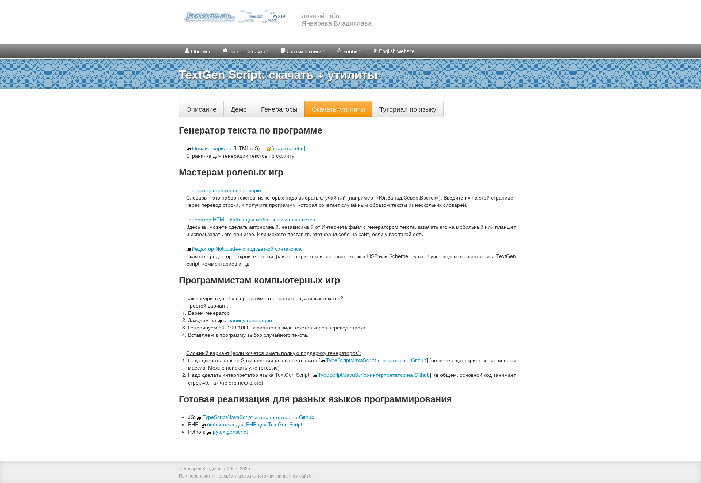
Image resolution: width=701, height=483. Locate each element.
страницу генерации (247, 320)
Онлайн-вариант (212, 148)
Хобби (349, 51)
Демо (239, 108)
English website (396, 51)
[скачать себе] (288, 148)
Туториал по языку (407, 108)
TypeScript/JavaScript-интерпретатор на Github (374, 374)
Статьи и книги (303, 51)
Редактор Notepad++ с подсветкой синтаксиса (247, 248)
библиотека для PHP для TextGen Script (254, 424)
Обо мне (200, 51)
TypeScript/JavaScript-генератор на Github (376, 360)
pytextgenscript (230, 431)
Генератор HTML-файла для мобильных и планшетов (250, 219)
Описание (201, 108)
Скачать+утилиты (338, 108)
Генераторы (279, 108)
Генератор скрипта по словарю (223, 190)
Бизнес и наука (246, 51)
